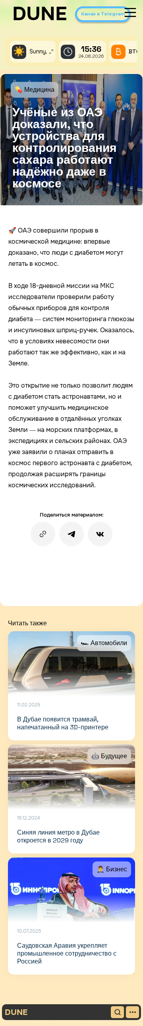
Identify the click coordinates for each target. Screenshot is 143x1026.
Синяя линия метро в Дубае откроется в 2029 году (58, 836)
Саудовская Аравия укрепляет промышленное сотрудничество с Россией (66, 953)
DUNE (39, 14)
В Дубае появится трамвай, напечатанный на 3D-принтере (62, 723)
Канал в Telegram (103, 14)
